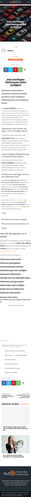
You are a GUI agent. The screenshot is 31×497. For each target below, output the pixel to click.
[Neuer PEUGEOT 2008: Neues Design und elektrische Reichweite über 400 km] (15, 416)
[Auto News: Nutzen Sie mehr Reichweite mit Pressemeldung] (15, 444)
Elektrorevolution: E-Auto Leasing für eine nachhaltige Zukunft (23, 396)
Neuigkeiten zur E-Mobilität (11, 372)
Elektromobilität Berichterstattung (12, 368)
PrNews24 (10, 51)
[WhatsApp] (20, 69)
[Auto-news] (15, 2)
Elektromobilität (15, 59)
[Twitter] (10, 69)
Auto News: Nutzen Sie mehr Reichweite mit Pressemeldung (13, 456)
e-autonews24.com (19, 200)
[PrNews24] (4, 51)
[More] (25, 69)
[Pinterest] (15, 69)
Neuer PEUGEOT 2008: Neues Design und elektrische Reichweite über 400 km (15, 428)
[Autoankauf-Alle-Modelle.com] (15, 473)
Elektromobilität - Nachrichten (11, 363)
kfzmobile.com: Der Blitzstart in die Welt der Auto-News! (8, 396)
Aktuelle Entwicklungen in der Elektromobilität (15, 350)
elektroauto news (8, 355)
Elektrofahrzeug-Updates (10, 359)
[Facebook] (5, 69)
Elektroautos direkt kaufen (21, 355)
